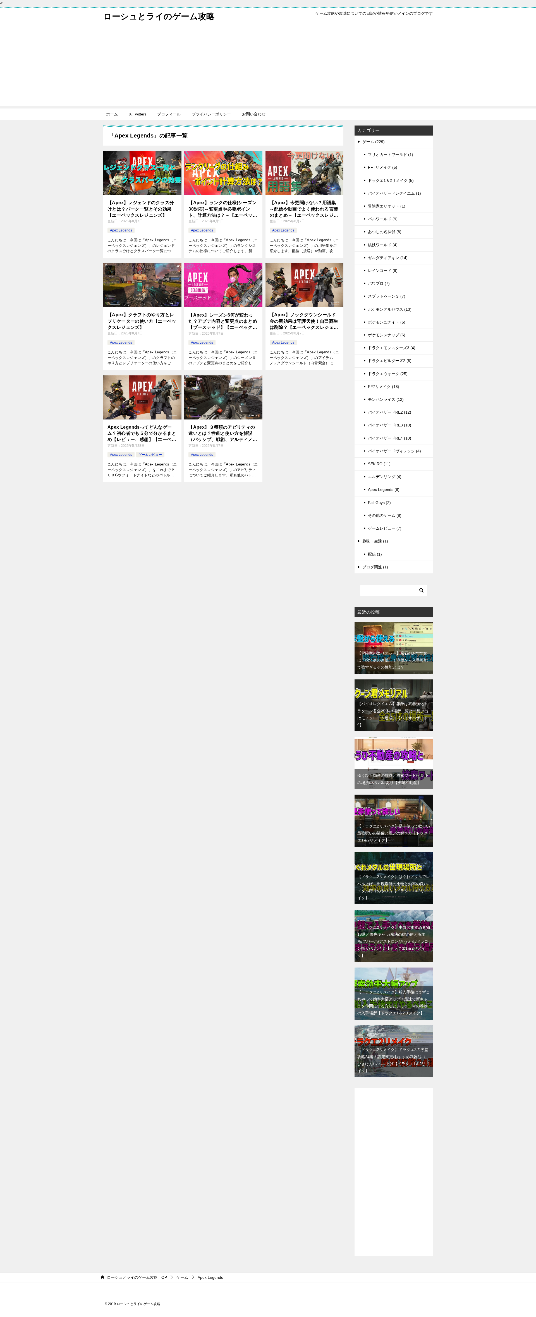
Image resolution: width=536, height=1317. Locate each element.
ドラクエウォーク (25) (388, 374)
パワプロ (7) (379, 283)
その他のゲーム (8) (384, 515)
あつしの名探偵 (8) (384, 232)
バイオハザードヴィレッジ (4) (394, 451)
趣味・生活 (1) (375, 541)
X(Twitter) (137, 114)
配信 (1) (375, 554)
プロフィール (169, 114)
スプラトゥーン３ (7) (386, 296)
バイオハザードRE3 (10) (389, 425)
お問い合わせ (253, 114)
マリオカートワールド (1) (390, 154)
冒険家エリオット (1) (386, 206)
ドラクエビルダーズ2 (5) (389, 360)
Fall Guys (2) (379, 502)
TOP (137, 1277)
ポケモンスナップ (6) (386, 335)
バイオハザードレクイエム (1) (394, 193)
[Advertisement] (268, 67)
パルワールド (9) (383, 219)
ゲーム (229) (373, 141)
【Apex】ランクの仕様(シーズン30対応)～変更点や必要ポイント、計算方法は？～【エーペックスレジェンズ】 (222, 209)
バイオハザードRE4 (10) (389, 438)
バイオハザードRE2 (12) (389, 412)
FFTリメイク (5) (382, 167)
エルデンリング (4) (384, 476)
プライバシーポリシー (211, 114)
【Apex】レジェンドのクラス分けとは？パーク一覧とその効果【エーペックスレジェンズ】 (140, 209)
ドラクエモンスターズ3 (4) (391, 348)
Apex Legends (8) (383, 489)
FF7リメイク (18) (383, 386)
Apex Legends (121, 230)
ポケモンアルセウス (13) (389, 309)
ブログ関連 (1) (375, 567)
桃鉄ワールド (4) (383, 245)
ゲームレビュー (150, 455)
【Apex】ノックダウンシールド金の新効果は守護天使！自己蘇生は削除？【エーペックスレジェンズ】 (304, 321)
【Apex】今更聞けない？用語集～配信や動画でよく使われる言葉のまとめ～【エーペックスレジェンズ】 (304, 209)
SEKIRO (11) (379, 464)
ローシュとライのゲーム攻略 (159, 16)
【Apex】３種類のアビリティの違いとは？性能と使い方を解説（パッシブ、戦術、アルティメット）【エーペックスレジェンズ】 (222, 434)
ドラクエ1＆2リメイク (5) (391, 180)
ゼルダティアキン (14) (388, 257)
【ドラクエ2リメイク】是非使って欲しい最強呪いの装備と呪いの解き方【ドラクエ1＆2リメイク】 (393, 833)
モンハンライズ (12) (386, 399)
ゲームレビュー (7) (384, 528)
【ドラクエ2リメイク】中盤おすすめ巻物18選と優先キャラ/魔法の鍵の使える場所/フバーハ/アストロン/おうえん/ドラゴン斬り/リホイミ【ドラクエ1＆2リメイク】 (393, 941)
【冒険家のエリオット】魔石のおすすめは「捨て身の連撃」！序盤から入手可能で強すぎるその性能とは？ (392, 660)
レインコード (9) (383, 270)
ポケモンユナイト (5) (386, 322)
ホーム (112, 114)
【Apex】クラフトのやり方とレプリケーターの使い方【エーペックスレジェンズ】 (141, 321)
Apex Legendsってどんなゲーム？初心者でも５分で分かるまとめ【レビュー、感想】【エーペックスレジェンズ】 (141, 434)
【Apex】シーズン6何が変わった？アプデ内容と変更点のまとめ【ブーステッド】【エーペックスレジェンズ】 (222, 322)
